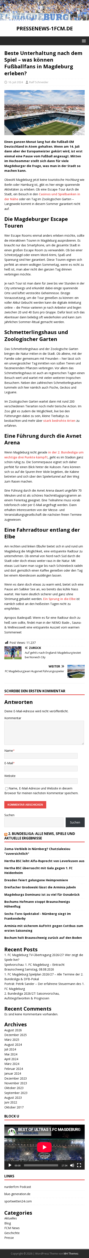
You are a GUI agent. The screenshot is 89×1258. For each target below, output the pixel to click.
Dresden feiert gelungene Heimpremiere (36, 880)
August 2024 (13, 1044)
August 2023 (13, 1097)
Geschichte (12, 1233)
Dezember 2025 (15, 1035)
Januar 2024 (12, 1073)
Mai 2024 (10, 1054)
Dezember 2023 (15, 1078)
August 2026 (13, 1030)
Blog (7, 1223)
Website (10, 776)
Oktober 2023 (14, 1088)
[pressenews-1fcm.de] (44, 18)
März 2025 (11, 1040)
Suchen (9, 815)
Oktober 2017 (14, 1107)
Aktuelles (10, 1218)
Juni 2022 (10, 1102)
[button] (83, 41)
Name (8, 751)
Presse (9, 1238)
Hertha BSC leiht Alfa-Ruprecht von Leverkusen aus (44, 861)
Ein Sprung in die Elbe (59, 599)
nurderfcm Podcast (17, 1187)
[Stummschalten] (72, 1165)
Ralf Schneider (38, 82)
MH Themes (71, 1253)
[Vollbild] (79, 1165)
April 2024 (11, 1059)
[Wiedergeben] (10, 1165)
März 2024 (11, 1064)
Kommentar (12, 718)
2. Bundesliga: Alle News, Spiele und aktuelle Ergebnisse (39, 836)
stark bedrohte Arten (59, 421)
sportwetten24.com (18, 1201)
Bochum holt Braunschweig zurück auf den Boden (43, 938)
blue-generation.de (17, 1194)
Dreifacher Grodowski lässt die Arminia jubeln (40, 887)
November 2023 (15, 1083)
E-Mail (8, 763)
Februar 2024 (13, 1069)
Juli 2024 (10, 1049)
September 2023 (15, 1093)
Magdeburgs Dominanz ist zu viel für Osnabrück (42, 894)
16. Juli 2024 (15, 82)
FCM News (12, 1228)
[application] (44, 1147)
